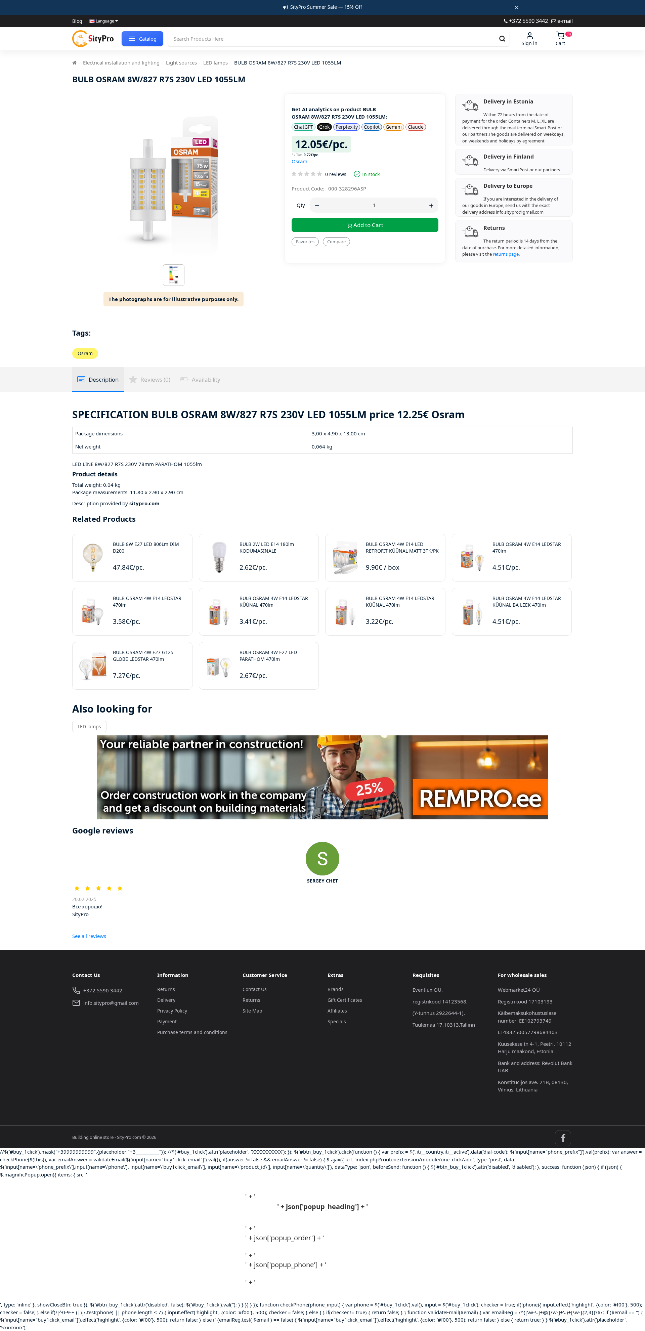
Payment (167, 1021)
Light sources (181, 62)
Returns (166, 989)
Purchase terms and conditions (192, 1032)
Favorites (305, 242)
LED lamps (215, 62)
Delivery (166, 1000)
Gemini (394, 127)
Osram (299, 161)
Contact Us (255, 989)
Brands (336, 989)
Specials (337, 1021)
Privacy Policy (172, 1010)
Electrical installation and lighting (121, 62)
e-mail (564, 21)
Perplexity (347, 127)
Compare (336, 242)
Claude (416, 127)
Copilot (372, 127)
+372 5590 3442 (528, 21)
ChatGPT (303, 127)
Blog (77, 21)
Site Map (252, 1010)
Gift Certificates (345, 1000)
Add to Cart (367, 225)
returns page (506, 254)
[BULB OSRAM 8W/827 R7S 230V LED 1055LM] (173, 276)
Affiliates (337, 1010)
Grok (324, 127)
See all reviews (89, 936)
